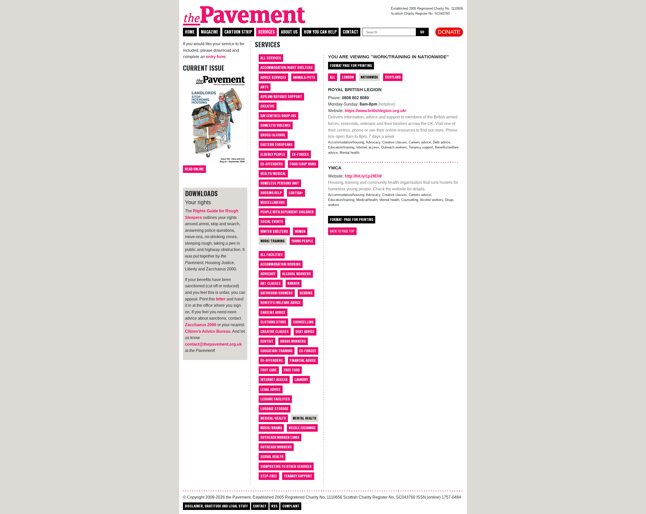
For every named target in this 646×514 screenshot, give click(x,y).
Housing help (271, 192)
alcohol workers (296, 273)
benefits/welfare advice (280, 302)
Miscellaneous (272, 202)
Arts (264, 86)
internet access (274, 379)
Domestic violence (275, 125)
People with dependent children (287, 211)
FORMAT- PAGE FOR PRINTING (351, 219)
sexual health (271, 456)
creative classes (274, 331)
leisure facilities (275, 398)
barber (293, 283)
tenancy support (298, 475)
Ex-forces (300, 154)
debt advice (304, 331)
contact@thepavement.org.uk (213, 344)
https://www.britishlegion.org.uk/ (375, 111)
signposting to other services (286, 466)
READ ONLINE (194, 168)
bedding (306, 292)
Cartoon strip (238, 32)
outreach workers (276, 446)
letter (221, 299)
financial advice (303, 360)
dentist (266, 341)
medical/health (273, 418)
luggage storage (274, 408)
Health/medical (273, 173)
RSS (274, 505)
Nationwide (369, 77)
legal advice (270, 389)
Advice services (273, 77)
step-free (268, 475)
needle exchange (302, 427)
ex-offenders (271, 360)
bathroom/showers (276, 292)
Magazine (209, 32)
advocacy (267, 273)
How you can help (320, 32)
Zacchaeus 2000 (200, 325)
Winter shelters (274, 231)
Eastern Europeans (276, 144)
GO (422, 31)
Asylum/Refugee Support (281, 96)
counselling (303, 321)
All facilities (271, 254)
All (332, 77)
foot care (268, 369)
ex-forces (307, 350)
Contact (350, 32)
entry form (216, 57)
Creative (267, 106)
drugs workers (293, 341)
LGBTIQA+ (296, 192)
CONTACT (259, 505)
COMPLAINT (291, 505)
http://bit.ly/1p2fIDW (363, 176)
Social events (271, 221)
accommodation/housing (280, 264)
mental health (304, 418)
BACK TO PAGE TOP (342, 231)
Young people (302, 240)
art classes (270, 283)
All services (270, 57)
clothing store (273, 321)
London (348, 77)
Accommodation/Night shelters (286, 67)
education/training (276, 350)
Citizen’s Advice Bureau (207, 331)
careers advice (272, 312)
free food (292, 369)
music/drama (271, 427)
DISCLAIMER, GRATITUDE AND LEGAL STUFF (216, 505)
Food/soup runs (303, 163)
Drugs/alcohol (273, 134)
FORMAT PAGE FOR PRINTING (351, 65)
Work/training (272, 240)
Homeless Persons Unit (279, 183)
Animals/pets (304, 77)
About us (289, 32)
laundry (301, 379)
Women (300, 231)
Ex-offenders (271, 163)
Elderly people (272, 154)
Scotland (393, 77)
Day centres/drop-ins (278, 115)
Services (266, 32)
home (190, 32)
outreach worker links (279, 437)
